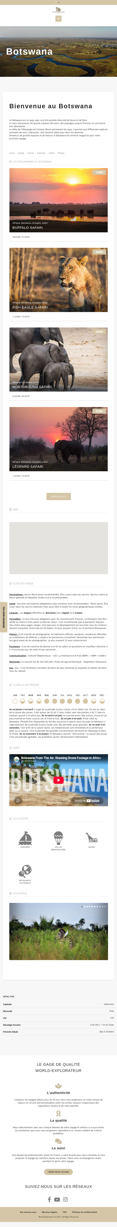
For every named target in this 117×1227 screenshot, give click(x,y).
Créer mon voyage (58, 1171)
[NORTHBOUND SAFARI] (58, 359)
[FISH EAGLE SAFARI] (58, 280)
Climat (30, 153)
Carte (12, 153)
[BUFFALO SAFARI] (58, 200)
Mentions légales (49, 1212)
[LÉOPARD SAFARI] (58, 439)
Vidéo (51, 153)
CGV (65, 1212)
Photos (61, 153)
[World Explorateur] (58, 10)
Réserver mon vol (3, 617)
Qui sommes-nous (28, 1212)
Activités (41, 153)
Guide (21, 153)
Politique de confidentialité (84, 1212)
